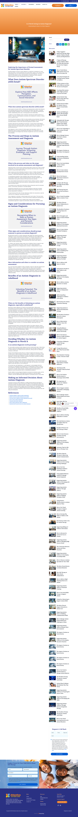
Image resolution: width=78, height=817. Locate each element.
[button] (17, 4)
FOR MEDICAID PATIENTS (58, 5)
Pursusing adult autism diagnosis (16, 401)
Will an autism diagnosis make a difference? (18, 402)
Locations (23, 4)
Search (50, 37)
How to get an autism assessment (16, 399)
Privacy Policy (43, 803)
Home (27, 796)
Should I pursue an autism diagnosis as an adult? (19, 396)
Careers (16, 6)
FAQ (41, 796)
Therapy (16, 4)
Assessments (31, 4)
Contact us (44, 4)
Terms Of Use (43, 804)
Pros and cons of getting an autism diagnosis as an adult (20, 398)
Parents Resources (44, 797)
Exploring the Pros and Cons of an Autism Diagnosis (19, 403)
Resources (38, 4)
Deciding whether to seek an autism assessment (19, 395)
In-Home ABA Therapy (30, 800)
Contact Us (28, 801)
